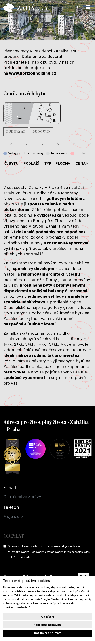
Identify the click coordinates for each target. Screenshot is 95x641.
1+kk (7, 344)
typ (47, 163)
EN (79, 7)
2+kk (18, 344)
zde (28, 557)
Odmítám (47, 616)
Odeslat (14, 536)
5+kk (53, 344)
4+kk (41, 344)
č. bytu (11, 163)
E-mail (9, 488)
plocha (62, 163)
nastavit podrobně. (17, 607)
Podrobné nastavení (48, 625)
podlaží (31, 163)
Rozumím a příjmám (47, 633)
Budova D (41, 131)
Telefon (11, 507)
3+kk (29, 344)
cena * (82, 163)
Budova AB (16, 131)
